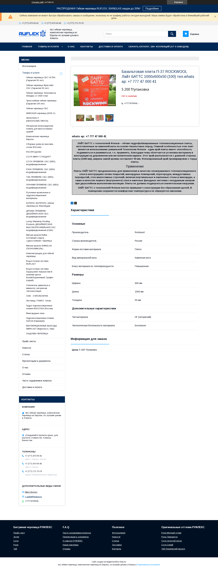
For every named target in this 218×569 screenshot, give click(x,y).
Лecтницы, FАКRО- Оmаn (38, 300)
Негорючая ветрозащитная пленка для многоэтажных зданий (39, 129)
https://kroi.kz (31, 492)
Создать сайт (38, 2)
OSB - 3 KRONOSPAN (37, 296)
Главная (27, 46)
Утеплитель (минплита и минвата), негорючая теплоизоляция (38, 288)
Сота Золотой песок (171, 541)
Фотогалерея (29, 66)
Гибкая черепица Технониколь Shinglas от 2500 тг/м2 (41, 94)
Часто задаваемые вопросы (37, 380)
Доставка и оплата (111, 46)
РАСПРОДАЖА (33, 152)
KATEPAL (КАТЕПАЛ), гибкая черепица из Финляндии (40, 204)
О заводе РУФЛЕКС (73, 541)
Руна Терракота (169, 537)
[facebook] (72, 203)
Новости (26, 348)
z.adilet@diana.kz (33, 496)
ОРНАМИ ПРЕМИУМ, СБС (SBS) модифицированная (42, 186)
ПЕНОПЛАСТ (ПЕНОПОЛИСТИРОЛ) (37, 119)
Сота (16, 541)
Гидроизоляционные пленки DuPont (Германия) (40, 319)
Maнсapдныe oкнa (35, 313)
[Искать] (172, 34)
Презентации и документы (36, 361)
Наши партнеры (71, 545)
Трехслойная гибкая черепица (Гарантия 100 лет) (41, 102)
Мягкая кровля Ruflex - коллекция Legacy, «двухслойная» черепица (39, 238)
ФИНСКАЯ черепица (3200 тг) (40, 113)
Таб (15, 549)
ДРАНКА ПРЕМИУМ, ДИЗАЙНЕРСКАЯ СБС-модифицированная (37, 214)
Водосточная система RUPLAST (37, 262)
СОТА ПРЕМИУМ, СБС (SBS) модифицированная (40, 163)
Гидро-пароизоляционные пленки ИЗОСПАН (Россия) (39, 307)
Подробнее (152, 8)
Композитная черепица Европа (37, 137)
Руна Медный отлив (171, 533)
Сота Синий (167, 545)
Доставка (117, 545)
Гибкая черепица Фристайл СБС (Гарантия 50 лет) (39, 86)
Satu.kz (123, 562)
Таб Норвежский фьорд (173, 549)
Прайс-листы (29, 341)
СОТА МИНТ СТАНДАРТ (38, 156)
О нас (71, 46)
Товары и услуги (48, 46)
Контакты (86, 46)
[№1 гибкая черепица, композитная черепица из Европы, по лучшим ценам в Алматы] (32, 36)
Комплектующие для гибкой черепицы (40, 254)
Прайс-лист (19, 533)
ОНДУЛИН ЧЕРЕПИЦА (37, 333)
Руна (15, 545)
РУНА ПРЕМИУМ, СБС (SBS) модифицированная (40, 170)
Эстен (16, 537)
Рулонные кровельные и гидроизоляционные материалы (38, 195)
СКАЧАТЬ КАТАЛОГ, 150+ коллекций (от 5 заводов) (158, 46)
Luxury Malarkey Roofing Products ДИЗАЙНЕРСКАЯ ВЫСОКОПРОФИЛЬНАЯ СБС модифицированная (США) (41, 225)
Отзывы (26, 374)
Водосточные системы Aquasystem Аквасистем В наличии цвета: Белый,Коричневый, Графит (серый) (39, 275)
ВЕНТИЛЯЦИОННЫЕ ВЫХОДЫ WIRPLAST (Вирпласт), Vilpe (41, 327)
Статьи (26, 354)
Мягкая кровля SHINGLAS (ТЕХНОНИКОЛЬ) (39, 247)
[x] (75, 203)
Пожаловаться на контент (148, 565)
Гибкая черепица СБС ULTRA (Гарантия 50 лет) (40, 78)
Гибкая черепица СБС (37, 108)
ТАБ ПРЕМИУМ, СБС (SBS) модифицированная (39, 178)
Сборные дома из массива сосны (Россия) (39, 145)
